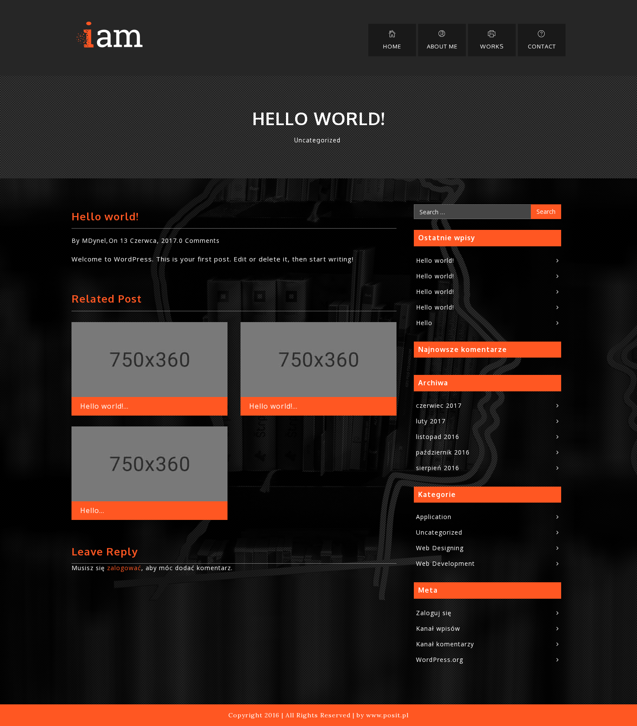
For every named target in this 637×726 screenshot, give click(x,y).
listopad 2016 (437, 436)
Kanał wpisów (438, 628)
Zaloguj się (434, 613)
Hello (424, 323)
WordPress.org (439, 659)
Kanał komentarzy (445, 644)
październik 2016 (443, 452)
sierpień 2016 (437, 468)
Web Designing (440, 548)
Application (434, 517)
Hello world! (435, 260)
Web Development (445, 563)
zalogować (124, 568)
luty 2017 (430, 421)
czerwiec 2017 (439, 405)
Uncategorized (317, 140)
